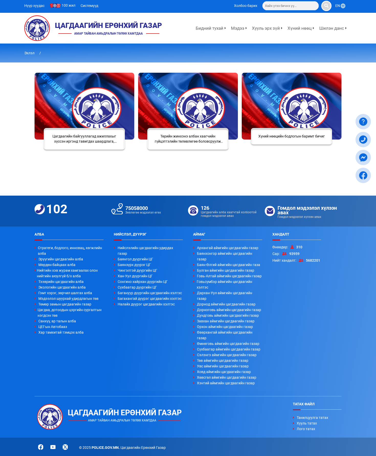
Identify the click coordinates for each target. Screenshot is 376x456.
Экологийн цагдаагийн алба (62, 287)
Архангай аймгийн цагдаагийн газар (227, 248)
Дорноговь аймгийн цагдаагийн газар (229, 310)
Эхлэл (29, 53)
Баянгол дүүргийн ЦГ (135, 259)
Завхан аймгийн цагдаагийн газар (226, 321)
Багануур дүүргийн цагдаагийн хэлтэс (150, 293)
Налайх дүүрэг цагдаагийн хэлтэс (146, 304)
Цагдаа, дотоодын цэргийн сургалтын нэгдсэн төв (70, 312)
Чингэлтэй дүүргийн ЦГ (137, 270)
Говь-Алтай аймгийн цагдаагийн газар (229, 276)
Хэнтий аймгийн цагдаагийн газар (226, 383)
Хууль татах (307, 423)
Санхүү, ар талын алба (57, 321)
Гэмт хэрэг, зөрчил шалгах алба (65, 293)
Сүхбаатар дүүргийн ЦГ (137, 287)
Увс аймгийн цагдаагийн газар (223, 366)
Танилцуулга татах (312, 418)
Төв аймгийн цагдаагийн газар (222, 360)
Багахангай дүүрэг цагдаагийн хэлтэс (150, 298)
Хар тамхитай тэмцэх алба (61, 332)
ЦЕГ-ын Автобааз (52, 327)
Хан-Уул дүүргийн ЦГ (135, 276)
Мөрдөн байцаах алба (56, 265)
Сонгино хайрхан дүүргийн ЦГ (143, 282)
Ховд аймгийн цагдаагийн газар (224, 372)
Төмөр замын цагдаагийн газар (64, 304)
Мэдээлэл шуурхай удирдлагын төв (68, 298)
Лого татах (306, 429)
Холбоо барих (245, 6)
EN (338, 6)
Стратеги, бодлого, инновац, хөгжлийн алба (70, 251)
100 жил (68, 5)
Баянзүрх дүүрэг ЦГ (134, 265)
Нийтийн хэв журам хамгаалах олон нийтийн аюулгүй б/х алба (67, 273)
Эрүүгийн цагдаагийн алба (60, 259)
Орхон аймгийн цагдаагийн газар (225, 327)
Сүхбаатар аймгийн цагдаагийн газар (228, 349)
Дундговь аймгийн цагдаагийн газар (228, 315)
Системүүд (89, 6)
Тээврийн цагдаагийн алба (61, 282)
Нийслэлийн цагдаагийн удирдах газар (145, 251)
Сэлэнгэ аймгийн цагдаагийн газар (227, 355)
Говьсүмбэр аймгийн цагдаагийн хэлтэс (224, 284)
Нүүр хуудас (34, 6)
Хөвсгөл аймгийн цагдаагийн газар (226, 377)
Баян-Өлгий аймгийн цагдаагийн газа (228, 265)
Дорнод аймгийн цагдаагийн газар (226, 304)
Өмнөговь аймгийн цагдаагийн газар (228, 344)
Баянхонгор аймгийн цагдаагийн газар (224, 256)
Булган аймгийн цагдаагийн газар (225, 270)
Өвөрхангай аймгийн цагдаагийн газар (224, 335)
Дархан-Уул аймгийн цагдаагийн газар (224, 296)
